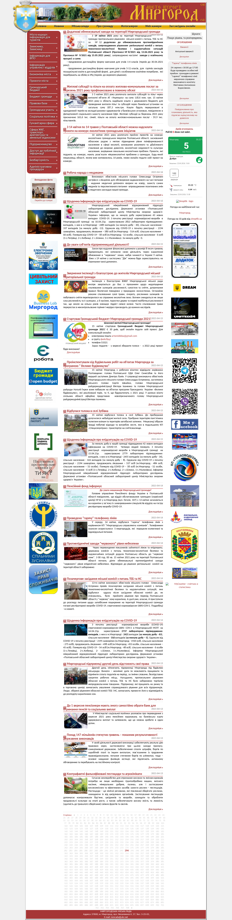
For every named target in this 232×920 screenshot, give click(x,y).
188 (96, 837)
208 (96, 840)
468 (96, 875)
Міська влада (80, 26)
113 (121, 826)
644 (76, 900)
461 (162, 873)
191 (111, 837)
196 (137, 837)
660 (157, 900)
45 (144, 818)
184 (76, 837)
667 (91, 902)
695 (132, 905)
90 (117, 823)
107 (91, 826)
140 (157, 829)
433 (121, 870)
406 (86, 867)
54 (76, 821)
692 (116, 905)
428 (96, 870)
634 (127, 897)
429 (101, 870)
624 (76, 897)
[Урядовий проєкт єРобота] (43, 363)
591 (111, 892)
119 (152, 826)
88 (109, 823)
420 (157, 867)
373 (121, 862)
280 (157, 848)
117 (142, 826)
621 (162, 894)
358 (147, 859)
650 (106, 900)
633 (121, 897)
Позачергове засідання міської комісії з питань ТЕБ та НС (104, 579)
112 (116, 826)
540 (157, 883)
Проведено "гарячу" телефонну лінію (92, 518)
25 (64, 818)
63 (112, 821)
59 (96, 821)
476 (137, 875)
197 (142, 837)
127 (91, 829)
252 (116, 845)
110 (106, 826)
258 (147, 845)
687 (91, 905)
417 (142, 867)
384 (76, 864)
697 (142, 905)
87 (105, 823)
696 (137, 905)
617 (142, 894)
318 (147, 853)
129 (101, 829)
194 (127, 837)
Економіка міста (40, 74)
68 (132, 821)
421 (162, 867)
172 (116, 834)
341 (162, 856)
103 (71, 826)
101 (162, 823)
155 (132, 831)
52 (68, 821)
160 (157, 831)
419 (152, 867)
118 (147, 826)
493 (121, 878)
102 (66, 826)
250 (106, 845)
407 (91, 867)
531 (111, 883)
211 (111, 840)
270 (106, 848)
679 (152, 902)
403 (71, 867)
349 (101, 859)
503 (71, 881)
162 (66, 834)
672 (116, 902)
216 (137, 840)
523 (71, 883)
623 (71, 897)
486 (86, 878)
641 (162, 897)
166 (86, 834)
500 (157, 878)
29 (80, 818)
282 (65, 851)
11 (111, 815)
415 (132, 867)
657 (142, 900)
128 (96, 829)
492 (116, 878)
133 (121, 829)
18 (139, 815)
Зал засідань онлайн (182, 26)
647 (91, 900)
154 (127, 831)
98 (149, 823)
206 (86, 840)
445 (81, 873)
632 (116, 897)
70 (140, 821)
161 (162, 831)
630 (106, 897)
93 (129, 823)
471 (111, 875)
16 (131, 815)
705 (112, 908)
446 (86, 873)
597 (142, 892)
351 (111, 859)
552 (116, 886)
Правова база (38, 103)
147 (91, 831)
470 (106, 875)
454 (127, 873)
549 (101, 886)
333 (121, 856)
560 (157, 886)
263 (71, 848)
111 (111, 826)
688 (96, 905)
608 (96, 894)
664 (76, 902)
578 (147, 889)
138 (147, 829)
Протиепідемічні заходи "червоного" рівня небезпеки (103, 543)
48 (156, 818)
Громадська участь (42, 110)
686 (86, 905)
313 (121, 853)
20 (147, 815)
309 (101, 853)
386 (86, 864)
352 (116, 859)
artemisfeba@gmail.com (124, 336)
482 (66, 878)
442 (66, 873)
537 (142, 883)
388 (96, 864)
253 (121, 845)
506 (86, 881)
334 (127, 856)
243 (71, 845)
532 (116, 883)
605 (81, 894)
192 (116, 837)
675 (132, 902)
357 (142, 859)
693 (121, 905)
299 (152, 851)
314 (127, 853)
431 (111, 870)
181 (162, 834)
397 (142, 864)
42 (132, 818)
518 (147, 881)
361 (162, 859)
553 (121, 886)
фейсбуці (105, 339)
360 (157, 859)
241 (162, 842)
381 (162, 862)
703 (102, 908)
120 (157, 826)
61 (104, 821)
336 (137, 856)
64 (116, 821)
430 (106, 870)
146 (86, 831)
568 (96, 889)
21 (151, 815)
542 (66, 886)
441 (162, 870)
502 (66, 881)
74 (156, 821)
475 (132, 875)
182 (66, 837)
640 (157, 897)
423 (71, 870)
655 (132, 900)
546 (86, 886)
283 (70, 851)
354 (127, 859)
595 (132, 892)
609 (101, 894)
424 (76, 870)
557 (142, 886)
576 (137, 889)
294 (127, 851)
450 (106, 873)
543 (71, 886)
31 (88, 818)
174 (127, 834)
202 (66, 840)
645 (81, 900)
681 (162, 902)
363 (71, 862)
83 (89, 823)
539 (152, 883)
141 (162, 829)
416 (137, 867)
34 (100, 818)
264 (76, 848)
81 (81, 823)
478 (147, 875)
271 (111, 848)
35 (104, 818)
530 (106, 883)
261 (162, 845)
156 (137, 831)
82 (85, 823)
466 (86, 875)
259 (152, 845)
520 (157, 881)
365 (81, 862)
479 (152, 875)
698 (147, 905)
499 (152, 878)
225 (81, 842)
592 (116, 892)
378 (147, 862)
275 (132, 848)
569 (101, 889)
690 (106, 905)
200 (157, 837)
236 (137, 842)
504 (76, 881)
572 (116, 889)
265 (81, 848)
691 (111, 905)
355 (132, 859)
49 (160, 818)
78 (69, 823)
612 (116, 894)
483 (71, 878)
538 (147, 883)
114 (127, 826)
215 (132, 840)
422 (66, 870)
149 (101, 831)
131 (111, 829)
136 (137, 829)
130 (106, 829)
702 (97, 908)
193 (121, 837)
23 (159, 815)
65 (120, 821)
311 (111, 853)
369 (101, 862)
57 (88, 821)
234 (127, 842)
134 (127, 829)
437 (142, 870)
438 (147, 870)
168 (96, 834)
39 (120, 818)
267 (91, 848)
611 (111, 894)
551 (111, 886)
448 (96, 873)
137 (142, 829)
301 (162, 851)
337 (142, 856)
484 (76, 878)
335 (132, 856)
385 (81, 864)
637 (142, 897)
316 (137, 853)
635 (132, 897)
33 (96, 818)
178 (147, 834)
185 (81, 837)
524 (76, 883)
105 (81, 826)
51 (64, 821)
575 (132, 889)
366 (86, 862)
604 (76, 894)
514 (127, 881)
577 (142, 889)
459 (152, 873)
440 (157, 870)
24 (163, 815)
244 (76, 845)
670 (106, 902)
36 (108, 818)
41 (128, 818)
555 (132, 886)
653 (121, 900)
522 (66, 883)
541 (162, 883)
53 (72, 821)
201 (162, 837)
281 (162, 848)
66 (124, 821)
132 (116, 829)
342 (66, 859)
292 (116, 851)
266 (86, 848)
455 (132, 873)
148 (96, 831)
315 (132, 853)
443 (71, 873)
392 (116, 864)
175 (132, 834)
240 (157, 842)
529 (101, 883)
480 (157, 875)
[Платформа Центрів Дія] (43, 338)
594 (127, 892)
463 (71, 875)
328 (96, 856)
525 (81, 883)
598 (147, 892)
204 (76, 840)
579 (152, 889)
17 (135, 815)
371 (111, 862)
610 (106, 894)
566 (86, 889)
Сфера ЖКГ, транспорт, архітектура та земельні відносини (42, 133)
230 (106, 842)
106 (86, 826)
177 (142, 834)
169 (101, 834)
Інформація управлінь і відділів (42, 66)
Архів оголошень (184, 129)
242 (66, 845)
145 (81, 831)
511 (111, 881)
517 (142, 881)
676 (137, 902)
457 (142, 873)
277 (142, 848)
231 (111, 842)
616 (137, 894)
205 (81, 840)
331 (111, 856)
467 (91, 875)
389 (101, 864)
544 (76, 886)
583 (71, 892)
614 (127, 894)
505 (81, 881)
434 (127, 870)
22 (155, 815)
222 (66, 842)
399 (152, 864)
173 (121, 834)
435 (132, 870)
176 (137, 834)
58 (92, 821)
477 (142, 875)
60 (100, 821)
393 (121, 864)
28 (76, 818)
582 (66, 892)
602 (66, 894)
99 (153, 823)
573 (121, 889)
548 (96, 886)
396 (137, 864)
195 (132, 837)
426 (86, 870)
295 (132, 851)
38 (116, 818)
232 (116, 842)
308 (96, 853)
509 (101, 881)
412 (116, 867)
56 (84, 821)
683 (71, 905)
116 (137, 826)
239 (152, 842)
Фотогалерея (129, 26)
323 (71, 856)
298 (147, 851)
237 (142, 842)
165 (81, 834)
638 (147, 897)
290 (106, 851)
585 (81, 892)
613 (121, 894)
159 (152, 831)
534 (127, 883)
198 (147, 837)
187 (91, 837)
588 (96, 892)
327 (91, 856)
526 (86, 883)
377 (142, 862)
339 (152, 856)
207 (91, 840)
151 (111, 831)
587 (91, 892)
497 (142, 878)
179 (152, 834)
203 (71, 840)
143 (71, 831)
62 (108, 821)
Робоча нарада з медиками (85, 172)
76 (164, 821)
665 (81, 902)
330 (106, 856)
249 (101, 845)
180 (157, 834)
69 (136, 821)
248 (96, 845)
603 (71, 894)
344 (76, 859)
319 (152, 853)
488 (96, 878)
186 (86, 837)
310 (106, 853)
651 (111, 900)
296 (137, 851)
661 (162, 900)
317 (142, 853)
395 (132, 864)
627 (91, 897)
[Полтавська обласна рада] (184, 563)
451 (111, 873)
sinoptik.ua (196, 219)
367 (91, 862)
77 (65, 823)
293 (121, 851)
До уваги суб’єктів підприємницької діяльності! (98, 244)
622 (66, 897)
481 (162, 875)
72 (148, 821)
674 (127, 902)
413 (121, 867)
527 (91, 883)
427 (91, 870)
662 (66, 902)
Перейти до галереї (44, 200)
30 (84, 818)
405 (81, 867)
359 (152, 859)
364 (76, 862)
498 (147, 878)
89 (113, 823)
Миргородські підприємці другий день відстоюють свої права (108, 664)
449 (101, 873)
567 (91, 889)
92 (125, 823)
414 (127, 867)
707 (122, 908)
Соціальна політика (42, 116)
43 (136, 818)
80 (77, 823)
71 (144, 821)
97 (145, 823)
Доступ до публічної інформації (43, 152)
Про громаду (105, 26)
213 (121, 840)
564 (76, 889)
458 (147, 873)
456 (137, 873)
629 (101, 897)
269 (101, 848)
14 (123, 815)
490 (106, 878)
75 (160, 821)
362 (66, 862)
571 (111, 889)
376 (137, 862)
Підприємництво (41, 144)
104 (76, 826)
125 (81, 829)
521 (162, 881)
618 (147, 894)
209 (101, 840)
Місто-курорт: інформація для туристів (40, 37)
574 (127, 889)
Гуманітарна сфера (42, 123)
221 (162, 840)
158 (147, 831)
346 (86, 859)
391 (111, 864)
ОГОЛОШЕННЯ (184, 42)
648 (96, 900)
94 (133, 823)
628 (96, 897)
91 (121, 823)
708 (127, 908)
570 (106, 889)
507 (91, 881)
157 (142, 831)
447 (91, 873)
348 (96, 859)
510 (106, 881)
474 (127, 875)
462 (66, 875)
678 (147, 902)
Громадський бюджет (38, 89)
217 (142, 840)
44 (140, 818)
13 (119, 815)
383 (71, 864)
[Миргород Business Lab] (43, 310)
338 (147, 856)
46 (148, 818)
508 (96, 881)
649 (101, 900)
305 (81, 853)
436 (137, 870)
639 (152, 897)
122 (66, 829)
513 (121, 881)
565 (81, 889)
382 (66, 864)
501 (162, 878)
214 (127, 840)
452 (116, 873)
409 (101, 867)
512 (116, 881)
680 (157, 902)
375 (132, 862)
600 (157, 892)
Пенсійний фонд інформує (84, 486)
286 (86, 851)
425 (81, 870)
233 (121, 842)
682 (66, 905)
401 (162, 864)
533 (121, 883)
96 (141, 823)
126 (86, 829)
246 (86, 845)
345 (81, 859)
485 (81, 878)
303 (71, 853)
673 (121, 902)
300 (157, 851)
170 (106, 834)
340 (157, 856)
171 (111, 834)
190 (106, 837)
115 (132, 826)
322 (66, 856)
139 (152, 829)
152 (116, 831)
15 (127, 815)
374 (127, 862)
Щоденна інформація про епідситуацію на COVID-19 (102, 201)
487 (91, 878)
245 (81, 845)
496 (137, 878)
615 (132, 894)
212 (116, 840)
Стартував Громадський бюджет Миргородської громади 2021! (109, 319)
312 (116, 853)
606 (86, 894)
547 (91, 886)
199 (152, 837)
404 (76, 867)
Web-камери (153, 26)
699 (152, 905)
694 (127, 905)
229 (101, 842)
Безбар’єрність (39, 160)
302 (66, 853)
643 (71, 900)
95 (137, 823)
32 (92, 818)
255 (132, 845)
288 (96, 851)
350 (106, 859)
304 (76, 853)
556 (137, 886)
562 (66, 889)
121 (162, 826)
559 (152, 886)
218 (147, 840)
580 (157, 889)
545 (81, 886)
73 (152, 821)
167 (91, 834)
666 (86, 902)
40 (124, 818)
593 (121, 892)
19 (143, 815)
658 (147, 900)
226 (86, 842)
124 (76, 829)
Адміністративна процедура (40, 168)
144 (76, 831)
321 (162, 853)
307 (91, 853)
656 (137, 900)
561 (162, 886)
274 (127, 848)
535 (132, 883)
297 (142, 851)
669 (101, 902)
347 (91, 859)
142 (66, 831)
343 (71, 859)
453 (121, 873)
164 (76, 834)
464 (76, 875)
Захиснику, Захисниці (37, 48)
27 (72, 818)
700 (157, 905)
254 (127, 845)
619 (152, 894)
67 (128, 821)
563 (71, 889)
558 (147, 886)
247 (91, 845)
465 (81, 875)
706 (117, 908)
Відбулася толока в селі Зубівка (87, 411)
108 (96, 826)
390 (106, 864)
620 (157, 894)
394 (127, 864)
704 (107, 908)
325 (81, 856)
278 (147, 848)
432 (116, 870)
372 (116, 862)
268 (96, 848)
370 (106, 862)
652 (116, 900)
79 (73, 823)
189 (101, 837)
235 (132, 842)
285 (80, 851)
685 (81, 905)
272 (116, 848)
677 (142, 902)
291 (111, 851)
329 (101, 856)
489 (101, 878)
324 (76, 856)
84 (93, 823)
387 (91, 864)
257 (142, 845)
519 (152, 881)
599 (152, 892)
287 (91, 851)
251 (111, 845)
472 (116, 875)
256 (137, 845)
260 (157, 845)
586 (86, 892)
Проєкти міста (39, 80)
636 (137, 897)
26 (68, 818)
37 (112, 818)
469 (101, 875)
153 (121, 831)
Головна (41, 26)
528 (96, 883)
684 (76, 905)
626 (86, 897)
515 (132, 881)
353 (121, 859)
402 (66, 867)
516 (137, 881)
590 (106, 892)
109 (101, 826)
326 (86, 856)
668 (96, 902)
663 (71, 902)
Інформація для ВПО (40, 57)
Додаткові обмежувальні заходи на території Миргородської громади (113, 31)
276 (137, 848)
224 (76, 842)
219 (152, 840)
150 (106, 831)
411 (111, 867)
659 (152, 900)
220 (157, 840)
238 (147, 842)
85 (97, 823)
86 (101, 823)
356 (137, 859)
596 (137, 892)
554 (127, 886)
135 (132, 829)
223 (71, 842)
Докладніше (154, 80)
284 (75, 851)
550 (106, 886)
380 (157, 862)
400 (157, 864)
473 (121, 875)
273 (121, 848)
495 (132, 878)
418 (147, 867)
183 (71, 837)
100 (157, 823)
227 (91, 842)
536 (137, 883)
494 (127, 878)
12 (115, 815)
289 (101, 851)
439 (152, 870)
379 (152, 862)
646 (86, 900)
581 (162, 889)
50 (164, 818)
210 (106, 840)
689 (101, 905)
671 (111, 902)
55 (80, 821)
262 (66, 848)
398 (147, 864)
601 (162, 892)
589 (101, 892)
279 (152, 848)
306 (86, 853)
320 (157, 853)
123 (71, 829)
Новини (59, 26)
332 (116, 856)
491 (111, 878)
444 (76, 873)
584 (76, 892)
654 (127, 900)
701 (162, 905)
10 (107, 815)
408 (96, 867)
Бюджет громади (41, 96)
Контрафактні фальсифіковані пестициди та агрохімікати (104, 774)
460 (157, 873)
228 (96, 842)
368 (96, 862)
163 (71, 834)
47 (152, 818)
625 (81, 897)
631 (111, 897)
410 (106, 867)
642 (66, 900)
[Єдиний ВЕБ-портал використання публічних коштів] (43, 403)
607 (91, 894)
